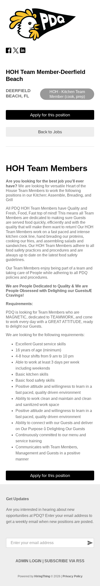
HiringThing (42, 576)
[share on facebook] (9, 52)
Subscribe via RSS (64, 561)
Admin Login (29, 561)
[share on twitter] (16, 52)
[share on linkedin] (23, 52)
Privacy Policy (73, 576)
